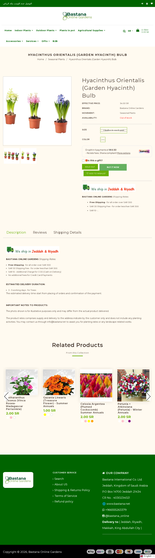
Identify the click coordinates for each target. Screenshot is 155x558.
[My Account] (147, 3)
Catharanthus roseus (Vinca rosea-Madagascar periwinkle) (16, 403)
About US (60, 484)
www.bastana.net (118, 503)
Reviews (40, 232)
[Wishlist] (152, 3)
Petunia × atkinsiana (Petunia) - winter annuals (130, 408)
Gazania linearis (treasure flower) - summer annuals (55, 402)
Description (16, 232)
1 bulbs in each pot (113, 130)
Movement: (88, 113)
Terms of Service (65, 496)
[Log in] (142, 3)
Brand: (86, 108)
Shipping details (67, 232)
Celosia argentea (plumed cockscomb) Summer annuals (93, 408)
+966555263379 (116, 510)
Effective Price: (91, 103)
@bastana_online (117, 516)
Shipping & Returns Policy (72, 490)
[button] (147, 556)
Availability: (89, 118)
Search (59, 478)
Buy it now (113, 167)
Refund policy (63, 501)
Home (40, 59)
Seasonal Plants (56, 59)
